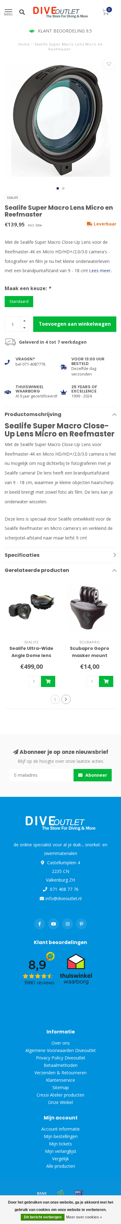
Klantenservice (60, 1080)
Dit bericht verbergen (42, 1217)
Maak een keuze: (28, 288)
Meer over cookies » (84, 1217)
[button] (57, 188)
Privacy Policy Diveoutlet (60, 1058)
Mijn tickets (60, 1144)
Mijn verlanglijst (60, 1151)
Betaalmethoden (61, 1065)
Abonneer (95, 775)
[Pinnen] (79, 1193)
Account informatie (60, 1129)
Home (24, 44)
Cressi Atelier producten (60, 1095)
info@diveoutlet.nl (64, 898)
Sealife (12, 197)
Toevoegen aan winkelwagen (75, 324)
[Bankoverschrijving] (42, 1193)
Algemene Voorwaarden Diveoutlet (60, 1050)
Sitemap (60, 1087)
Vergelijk (60, 1159)
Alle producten (60, 1166)
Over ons (61, 1043)
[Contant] (60, 1193)
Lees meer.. (100, 270)
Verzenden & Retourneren (60, 1073)
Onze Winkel (60, 1102)
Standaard (19, 301)
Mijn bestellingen (61, 1136)
